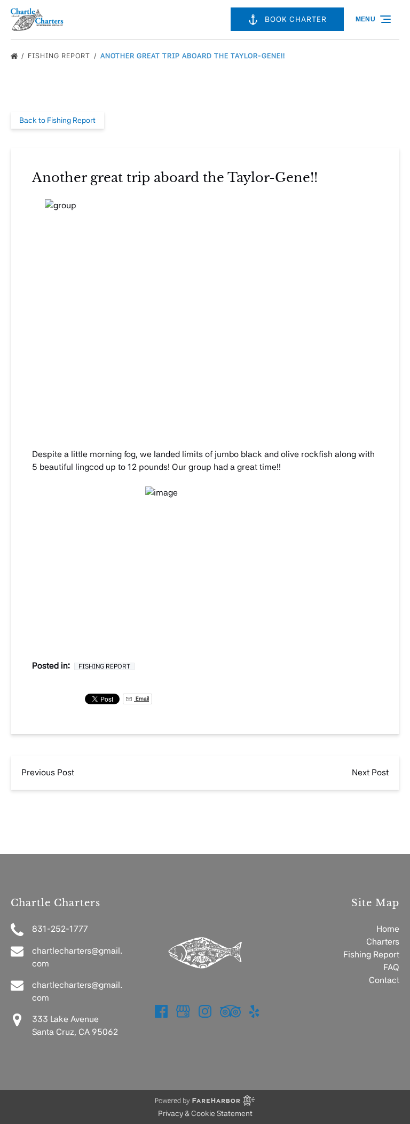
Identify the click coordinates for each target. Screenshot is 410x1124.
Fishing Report (60, 56)
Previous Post (47, 772)
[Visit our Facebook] (161, 1011)
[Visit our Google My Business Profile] (183, 1011)
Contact (384, 980)
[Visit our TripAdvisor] (230, 1011)
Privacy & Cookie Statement (205, 1113)
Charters (382, 942)
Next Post (370, 772)
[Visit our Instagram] (205, 1011)
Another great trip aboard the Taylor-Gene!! (193, 56)
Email (141, 698)
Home (387, 929)
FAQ (391, 967)
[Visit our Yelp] (254, 1011)
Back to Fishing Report (57, 120)
